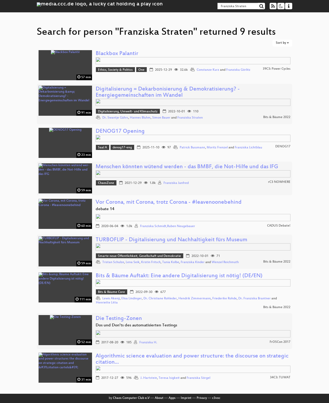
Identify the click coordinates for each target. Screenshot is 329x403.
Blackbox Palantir (117, 54)
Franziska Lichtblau (248, 147)
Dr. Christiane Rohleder (160, 298)
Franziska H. (148, 342)
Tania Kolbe (170, 262)
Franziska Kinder (193, 262)
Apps (172, 398)
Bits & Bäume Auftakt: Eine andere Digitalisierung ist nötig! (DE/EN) (179, 276)
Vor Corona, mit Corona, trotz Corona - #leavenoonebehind (169, 202)
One (141, 70)
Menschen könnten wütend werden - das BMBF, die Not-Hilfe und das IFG (187, 167)
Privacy (202, 398)
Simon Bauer (161, 118)
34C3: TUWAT (280, 377)
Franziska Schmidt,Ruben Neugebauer (167, 226)
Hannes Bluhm (140, 118)
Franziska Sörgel (198, 378)
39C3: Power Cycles (276, 69)
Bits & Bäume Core (111, 292)
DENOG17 (282, 146)
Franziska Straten (190, 118)
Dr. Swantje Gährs (115, 118)
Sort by (281, 43)
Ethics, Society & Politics (115, 70)
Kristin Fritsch (151, 262)
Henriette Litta (107, 303)
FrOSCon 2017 (280, 342)
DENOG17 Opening (120, 131)
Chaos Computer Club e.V (131, 398)
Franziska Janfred (176, 183)
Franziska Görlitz (238, 70)
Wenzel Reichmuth (225, 262)
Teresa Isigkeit (169, 378)
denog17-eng (122, 147)
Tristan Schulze (113, 262)
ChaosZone (106, 183)
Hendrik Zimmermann (194, 298)
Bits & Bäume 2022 (276, 117)
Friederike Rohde (224, 298)
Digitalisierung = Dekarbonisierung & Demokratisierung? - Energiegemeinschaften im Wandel (168, 92)
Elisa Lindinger (131, 298)
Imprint (186, 398)
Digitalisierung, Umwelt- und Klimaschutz (128, 111)
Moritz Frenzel (217, 147)
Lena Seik (133, 262)
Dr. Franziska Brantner (254, 298)
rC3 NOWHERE (279, 182)
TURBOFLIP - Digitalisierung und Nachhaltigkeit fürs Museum (171, 240)
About (159, 398)
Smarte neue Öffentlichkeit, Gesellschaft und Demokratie (139, 256)
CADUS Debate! (278, 226)
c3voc (216, 398)
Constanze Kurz (208, 70)
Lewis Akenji (111, 298)
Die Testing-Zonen (119, 319)
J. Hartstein (148, 378)
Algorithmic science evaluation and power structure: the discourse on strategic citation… (192, 359)
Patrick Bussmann (192, 147)
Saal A (102, 147)
